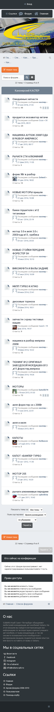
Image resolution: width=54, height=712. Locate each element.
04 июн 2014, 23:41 (26, 292)
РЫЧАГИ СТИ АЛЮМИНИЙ (27, 156)
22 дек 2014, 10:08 (26, 198)
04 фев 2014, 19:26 (26, 375)
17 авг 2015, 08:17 (25, 144)
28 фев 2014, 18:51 (26, 307)
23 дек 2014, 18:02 (26, 180)
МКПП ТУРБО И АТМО (25, 286)
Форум (9, 684)
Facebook (11, 657)
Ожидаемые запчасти (25, 99)
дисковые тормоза (23, 301)
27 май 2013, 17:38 (27, 444)
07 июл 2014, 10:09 (26, 274)
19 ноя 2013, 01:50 (27, 392)
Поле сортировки (15, 514)
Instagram (11, 661)
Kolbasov (43, 441)
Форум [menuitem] (28, 13)
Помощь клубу (12, 695)
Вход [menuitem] (29, 4)
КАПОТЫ (17, 437)
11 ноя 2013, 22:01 (26, 411)
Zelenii (42, 177)
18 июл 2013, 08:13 (26, 429)
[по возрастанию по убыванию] (27, 520)
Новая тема (11, 70)
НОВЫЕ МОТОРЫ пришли (27, 192)
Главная (44, 13)
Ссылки (13, 13)
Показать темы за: (20, 509)
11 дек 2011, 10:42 (27, 497)
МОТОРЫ (18, 386)
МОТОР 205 (19, 473)
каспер (42, 102)
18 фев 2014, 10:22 (26, 350)
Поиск (26, 77)
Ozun (41, 120)
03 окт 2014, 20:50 (26, 241)
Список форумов (24, 604)
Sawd (41, 326)
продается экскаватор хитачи (30, 117)
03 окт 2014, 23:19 (26, 219)
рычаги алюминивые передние (30, 491)
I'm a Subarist (13, 664)
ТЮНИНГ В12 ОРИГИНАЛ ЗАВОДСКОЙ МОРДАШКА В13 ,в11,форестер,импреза (30, 365)
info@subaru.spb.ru (15, 668)
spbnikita (43, 495)
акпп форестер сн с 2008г (27, 404)
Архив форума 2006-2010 (17, 688)
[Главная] (27, 39)
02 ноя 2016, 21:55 (26, 105)
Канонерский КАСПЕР (27, 90)
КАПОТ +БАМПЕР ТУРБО (26, 455)
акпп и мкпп (19, 422)
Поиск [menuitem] (50, 57)
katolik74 (43, 390)
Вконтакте (12, 654)
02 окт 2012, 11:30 (26, 462)
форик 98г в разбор (23, 174)
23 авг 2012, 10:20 (25, 480)
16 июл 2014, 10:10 (26, 259)
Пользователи (12, 691)
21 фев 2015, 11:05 (26, 162)
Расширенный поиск (32, 77)
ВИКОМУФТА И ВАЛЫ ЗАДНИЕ (30, 268)
